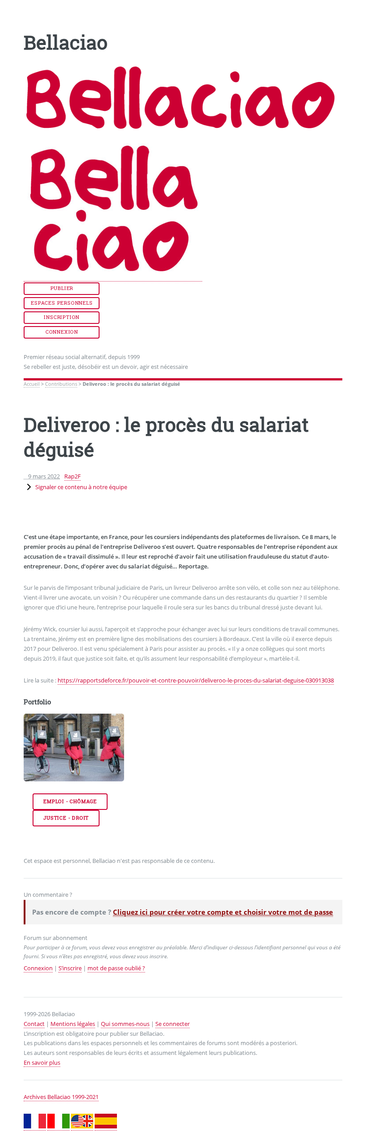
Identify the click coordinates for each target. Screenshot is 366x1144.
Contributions (61, 384)
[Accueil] (113, 277)
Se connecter (172, 1024)
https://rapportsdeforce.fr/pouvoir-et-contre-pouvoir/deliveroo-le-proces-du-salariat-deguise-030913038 (196, 680)
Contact (34, 1024)
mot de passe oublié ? (116, 968)
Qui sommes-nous (125, 1024)
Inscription (61, 317)
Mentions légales (72, 1024)
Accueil (32, 384)
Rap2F (72, 476)
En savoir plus (42, 1062)
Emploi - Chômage (70, 801)
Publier (62, 288)
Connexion (62, 332)
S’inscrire (70, 968)
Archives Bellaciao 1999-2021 (61, 1097)
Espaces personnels (61, 303)
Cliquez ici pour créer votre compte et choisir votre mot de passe (223, 911)
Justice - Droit (66, 818)
